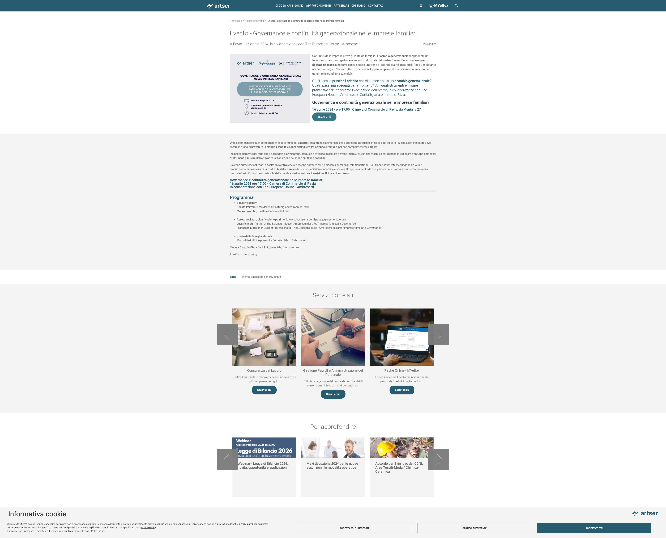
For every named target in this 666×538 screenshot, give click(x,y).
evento (246, 276)
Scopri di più (264, 389)
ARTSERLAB (341, 5)
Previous (227, 334)
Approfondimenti (318, 5)
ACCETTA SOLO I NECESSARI (355, 528)
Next (438, 334)
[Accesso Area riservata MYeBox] (439, 5)
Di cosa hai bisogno (290, 5)
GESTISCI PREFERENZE (474, 528)
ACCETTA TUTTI (594, 528)
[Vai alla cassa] (421, 5)
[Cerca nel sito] (456, 5)
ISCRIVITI (324, 116)
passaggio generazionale (266, 276)
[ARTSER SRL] (219, 6)
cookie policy (148, 527)
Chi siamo (358, 5)
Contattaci (376, 5)
